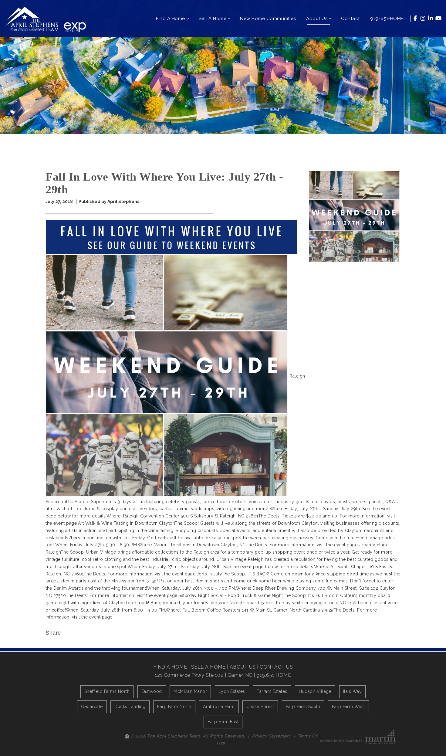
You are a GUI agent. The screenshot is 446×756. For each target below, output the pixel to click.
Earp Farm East (223, 721)
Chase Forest (260, 706)
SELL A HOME (208, 667)
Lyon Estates (232, 691)
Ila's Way (352, 691)
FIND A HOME (170, 667)
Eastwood (151, 691)
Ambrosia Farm (219, 706)
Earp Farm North (174, 706)
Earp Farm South (303, 706)
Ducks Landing (130, 706)
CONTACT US (276, 667)
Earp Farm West (348, 706)
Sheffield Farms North (107, 691)
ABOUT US (243, 667)
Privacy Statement (271, 736)
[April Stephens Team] (32, 18)
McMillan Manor (190, 691)
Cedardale (92, 706)
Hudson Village (315, 691)
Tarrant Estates (272, 691)
